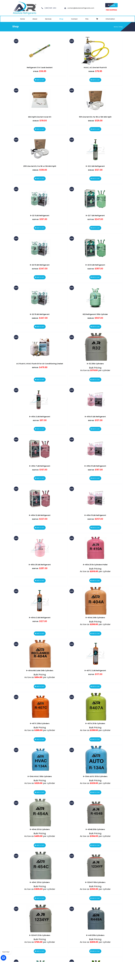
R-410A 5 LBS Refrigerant (95, 416)
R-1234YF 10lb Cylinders (95, 882)
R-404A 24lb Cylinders (95, 617)
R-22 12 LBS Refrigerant (95, 265)
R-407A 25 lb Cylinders (95, 723)
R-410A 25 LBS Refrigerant (40, 564)
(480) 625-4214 (50, 8)
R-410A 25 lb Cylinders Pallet (95, 564)
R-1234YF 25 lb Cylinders (39, 935)
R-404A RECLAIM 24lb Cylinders (39, 670)
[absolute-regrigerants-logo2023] (24, 2)
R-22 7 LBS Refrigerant (95, 215)
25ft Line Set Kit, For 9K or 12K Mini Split (39, 166)
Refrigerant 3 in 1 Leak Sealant (40, 67)
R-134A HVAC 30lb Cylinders (40, 776)
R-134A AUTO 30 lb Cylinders (95, 776)
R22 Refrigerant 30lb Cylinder (95, 314)
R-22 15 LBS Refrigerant (40, 314)
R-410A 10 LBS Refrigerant (95, 466)
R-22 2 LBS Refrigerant (95, 166)
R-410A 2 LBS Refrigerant (39, 416)
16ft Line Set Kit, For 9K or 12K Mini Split (95, 117)
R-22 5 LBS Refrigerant (39, 215)
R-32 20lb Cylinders (95, 363)
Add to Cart (96, 379)
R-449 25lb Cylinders (95, 935)
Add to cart (40, 80)
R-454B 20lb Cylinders (95, 829)
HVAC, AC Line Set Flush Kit (95, 67)
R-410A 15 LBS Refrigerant (95, 515)
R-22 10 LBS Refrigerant (40, 265)
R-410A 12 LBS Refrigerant (40, 515)
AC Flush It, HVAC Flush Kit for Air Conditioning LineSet (39, 363)
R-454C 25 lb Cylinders (40, 882)
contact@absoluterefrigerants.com (81, 8)
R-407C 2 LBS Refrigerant (95, 670)
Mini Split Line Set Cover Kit (39, 117)
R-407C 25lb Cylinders (39, 723)
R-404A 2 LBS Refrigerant (40, 617)
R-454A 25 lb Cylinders (40, 829)
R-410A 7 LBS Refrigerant (39, 466)
